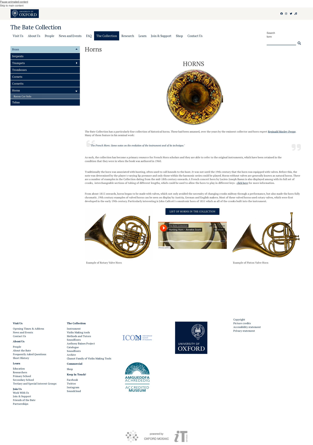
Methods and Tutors (79, 336)
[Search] (299, 42)
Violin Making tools (78, 332)
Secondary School (23, 380)
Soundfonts (74, 339)
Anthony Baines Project (81, 343)
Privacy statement (244, 331)
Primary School (22, 376)
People (17, 347)
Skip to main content (11, 5)
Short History (21, 358)
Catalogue (73, 347)
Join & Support (22, 396)
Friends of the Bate (24, 400)
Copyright (239, 319)
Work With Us (21, 392)
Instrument (74, 328)
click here (242, 183)
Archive (71, 354)
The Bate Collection (35, 27)
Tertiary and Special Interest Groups (34, 383)
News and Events (23, 332)
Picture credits (242, 323)
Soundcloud (74, 391)
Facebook (72, 380)
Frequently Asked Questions (29, 354)
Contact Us (19, 336)
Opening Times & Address (28, 328)
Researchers (20, 372)
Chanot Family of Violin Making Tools (89, 358)
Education (19, 368)
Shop (70, 369)
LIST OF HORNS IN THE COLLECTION (192, 211)
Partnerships (20, 404)
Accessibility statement (247, 327)
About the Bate (22, 350)
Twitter (71, 383)
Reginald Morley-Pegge (282, 131)
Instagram (73, 387)
